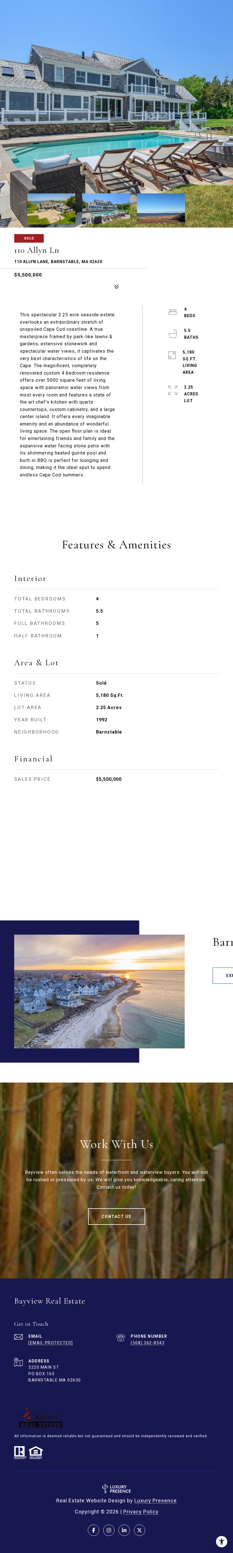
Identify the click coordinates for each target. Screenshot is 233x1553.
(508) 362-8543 (148, 1343)
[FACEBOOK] (93, 1530)
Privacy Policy (141, 1512)
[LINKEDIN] (124, 1530)
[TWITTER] (139, 1530)
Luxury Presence (155, 1501)
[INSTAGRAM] (109, 1530)
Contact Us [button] (117, 1216)
